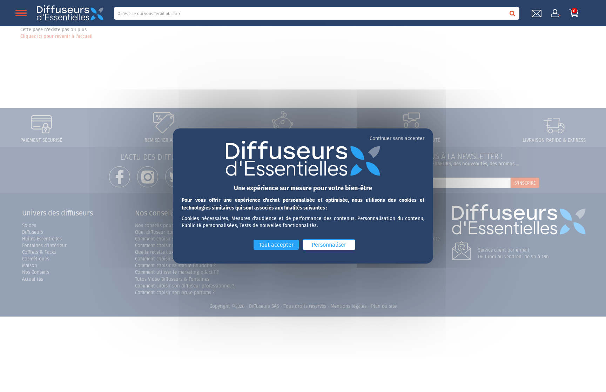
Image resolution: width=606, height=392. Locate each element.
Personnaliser (329, 244)
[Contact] (536, 13)
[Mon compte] (555, 13)
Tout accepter (276, 244)
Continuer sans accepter (397, 138)
